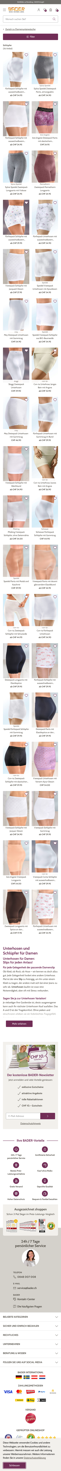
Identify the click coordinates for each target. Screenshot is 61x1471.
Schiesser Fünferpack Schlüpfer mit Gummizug (45, 534)
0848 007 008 (26, 1277)
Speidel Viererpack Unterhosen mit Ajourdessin (45, 287)
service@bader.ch (27, 1288)
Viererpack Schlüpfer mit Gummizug (45, 829)
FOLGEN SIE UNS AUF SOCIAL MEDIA (22, 1362)
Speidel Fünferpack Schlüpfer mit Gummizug (16, 731)
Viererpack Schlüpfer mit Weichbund (16, 484)
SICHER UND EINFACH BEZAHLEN (21, 1326)
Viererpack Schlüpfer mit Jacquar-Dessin (16, 829)
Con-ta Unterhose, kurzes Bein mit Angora (45, 484)
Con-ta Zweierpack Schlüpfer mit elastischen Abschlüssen (16, 780)
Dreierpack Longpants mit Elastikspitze (16, 681)
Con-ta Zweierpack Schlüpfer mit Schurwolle (16, 632)
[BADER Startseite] (16, 9)
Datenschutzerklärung (35, 1457)
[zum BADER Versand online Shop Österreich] (34, 1377)
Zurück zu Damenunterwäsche (20, 29)
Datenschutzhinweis (30, 1123)
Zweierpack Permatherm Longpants (45, 189)
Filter (32, 36)
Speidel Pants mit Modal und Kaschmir (16, 583)
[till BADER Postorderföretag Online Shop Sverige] (27, 1377)
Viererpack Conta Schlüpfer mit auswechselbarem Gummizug (45, 879)
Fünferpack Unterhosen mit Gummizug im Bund (45, 435)
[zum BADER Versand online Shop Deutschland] (19, 1377)
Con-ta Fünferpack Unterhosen (45, 632)
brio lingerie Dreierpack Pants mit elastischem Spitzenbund (44, 140)
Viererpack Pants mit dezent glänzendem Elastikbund (45, 583)
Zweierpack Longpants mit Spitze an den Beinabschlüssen (16, 928)
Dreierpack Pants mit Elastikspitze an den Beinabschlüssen (45, 731)
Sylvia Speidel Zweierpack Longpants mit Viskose (16, 189)
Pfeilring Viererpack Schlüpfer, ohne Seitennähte (16, 534)
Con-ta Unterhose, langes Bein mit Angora (45, 386)
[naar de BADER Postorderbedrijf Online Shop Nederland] (42, 1377)
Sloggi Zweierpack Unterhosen (16, 386)
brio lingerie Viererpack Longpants (16, 879)
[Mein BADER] (38, 9)
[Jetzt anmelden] (47, 1116)
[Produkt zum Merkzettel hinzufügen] (26, 55)
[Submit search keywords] (54, 19)
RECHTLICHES (10, 1335)
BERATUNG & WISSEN (14, 1353)
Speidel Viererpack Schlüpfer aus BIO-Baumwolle (44, 337)
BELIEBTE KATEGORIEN (15, 1316)
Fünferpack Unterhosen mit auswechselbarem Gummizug (45, 238)
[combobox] (30, 19)
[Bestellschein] (50, 9)
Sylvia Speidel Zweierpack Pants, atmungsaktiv (45, 90)
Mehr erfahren (19, 1023)
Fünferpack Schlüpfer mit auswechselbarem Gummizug (16, 90)
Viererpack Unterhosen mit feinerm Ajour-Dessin (45, 780)
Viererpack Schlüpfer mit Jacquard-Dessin (16, 287)
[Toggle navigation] (4, 9)
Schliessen (14, 1465)
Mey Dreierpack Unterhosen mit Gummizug (16, 337)
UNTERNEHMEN (11, 1344)
